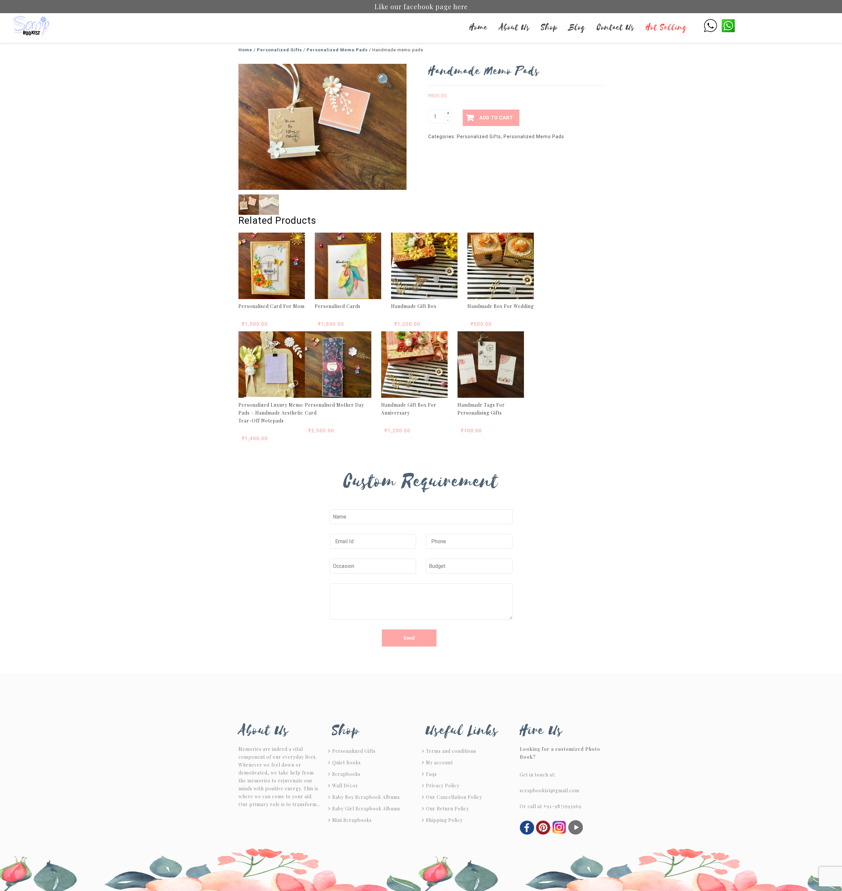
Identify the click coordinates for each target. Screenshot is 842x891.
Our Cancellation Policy (454, 797)
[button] (385, 81)
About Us (514, 27)
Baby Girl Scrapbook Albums (366, 808)
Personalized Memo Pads (337, 49)
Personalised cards (337, 306)
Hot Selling (666, 27)
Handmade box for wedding (500, 306)
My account (439, 762)
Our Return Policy (447, 808)
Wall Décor (345, 785)
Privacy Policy (442, 785)
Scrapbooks (346, 774)
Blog (577, 27)
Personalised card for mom (271, 306)
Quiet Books (346, 762)
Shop (549, 27)
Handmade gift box (413, 306)
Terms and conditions (451, 751)
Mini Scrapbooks (352, 820)
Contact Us (615, 27)
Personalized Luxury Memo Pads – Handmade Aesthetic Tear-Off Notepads (270, 413)
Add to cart (496, 118)
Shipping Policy (444, 820)
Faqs (431, 774)
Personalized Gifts (279, 49)
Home (478, 27)
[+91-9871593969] (710, 25)
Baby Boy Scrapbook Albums (366, 797)
